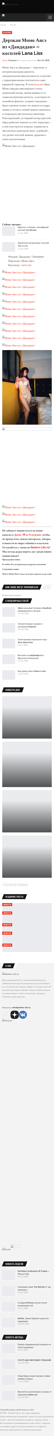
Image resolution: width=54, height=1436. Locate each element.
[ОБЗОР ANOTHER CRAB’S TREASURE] (8, 1364)
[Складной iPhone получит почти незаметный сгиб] (8, 1307)
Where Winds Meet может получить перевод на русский (26, 574)
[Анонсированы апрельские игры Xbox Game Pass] (8, 643)
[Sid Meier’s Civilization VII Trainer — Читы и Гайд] (8, 1275)
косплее (38, 84)
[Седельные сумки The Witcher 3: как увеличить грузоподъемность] (8, 1291)
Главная (3, 1409)
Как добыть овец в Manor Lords (32, 671)
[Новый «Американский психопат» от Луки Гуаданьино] (8, 1348)
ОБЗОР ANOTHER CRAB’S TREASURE (34, 1360)
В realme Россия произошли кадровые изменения (24, 564)
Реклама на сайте (27, 1409)
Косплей (7, 32)
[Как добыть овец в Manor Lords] (8, 675)
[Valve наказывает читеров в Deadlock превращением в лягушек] (8, 612)
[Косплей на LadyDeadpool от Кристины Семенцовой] (8, 659)
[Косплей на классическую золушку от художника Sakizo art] (8, 1396)
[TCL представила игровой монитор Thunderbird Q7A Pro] (27, 856)
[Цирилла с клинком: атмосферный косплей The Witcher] (8, 231)
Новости (7, 904)
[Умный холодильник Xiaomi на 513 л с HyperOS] (27, 717)
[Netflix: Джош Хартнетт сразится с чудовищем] (8, 1322)
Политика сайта (13, 1409)
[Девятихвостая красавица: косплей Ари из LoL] (8, 247)
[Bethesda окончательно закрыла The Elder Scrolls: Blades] (27, 811)
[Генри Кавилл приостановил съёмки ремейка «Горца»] (8, 1380)
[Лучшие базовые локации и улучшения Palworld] (8, 628)
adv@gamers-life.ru (21, 1007)
